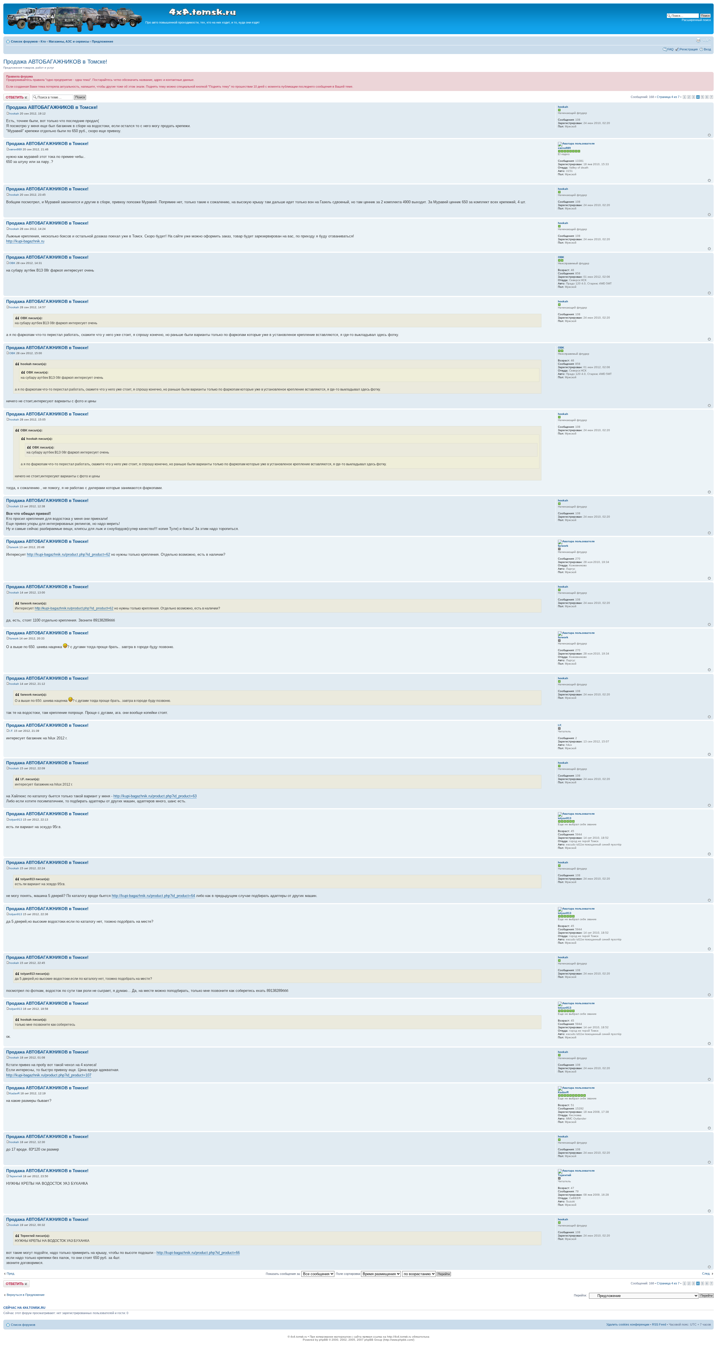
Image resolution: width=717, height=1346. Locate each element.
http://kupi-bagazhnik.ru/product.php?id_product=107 (48, 1075)
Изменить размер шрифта (707, 40)
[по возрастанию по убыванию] (426, 1273)
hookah (14, 113)
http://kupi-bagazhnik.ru (25, 241)
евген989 (15, 149)
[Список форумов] (75, 31)
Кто (43, 41)
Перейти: (580, 1295)
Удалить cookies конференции (627, 1324)
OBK (12, 263)
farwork (13, 547)
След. (706, 1273)
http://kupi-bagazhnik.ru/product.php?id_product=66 (198, 1253)
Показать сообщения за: (283, 1273)
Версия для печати (698, 40)
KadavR (14, 1093)
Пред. (11, 1273)
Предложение (102, 41)
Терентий (15, 1176)
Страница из (668, 97)
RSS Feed (659, 1324)
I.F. (11, 730)
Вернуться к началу (709, 135)
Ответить (10, 95)
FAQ (670, 49)
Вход (707, 49)
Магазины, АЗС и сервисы (69, 41)
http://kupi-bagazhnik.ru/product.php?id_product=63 (155, 796)
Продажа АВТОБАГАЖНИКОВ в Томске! (55, 62)
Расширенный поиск (696, 20)
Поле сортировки (348, 1273)
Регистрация (689, 49)
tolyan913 (15, 819)
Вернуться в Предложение (26, 1294)
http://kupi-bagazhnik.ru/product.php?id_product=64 (153, 896)
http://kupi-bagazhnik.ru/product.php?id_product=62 (68, 554)
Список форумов (24, 41)
